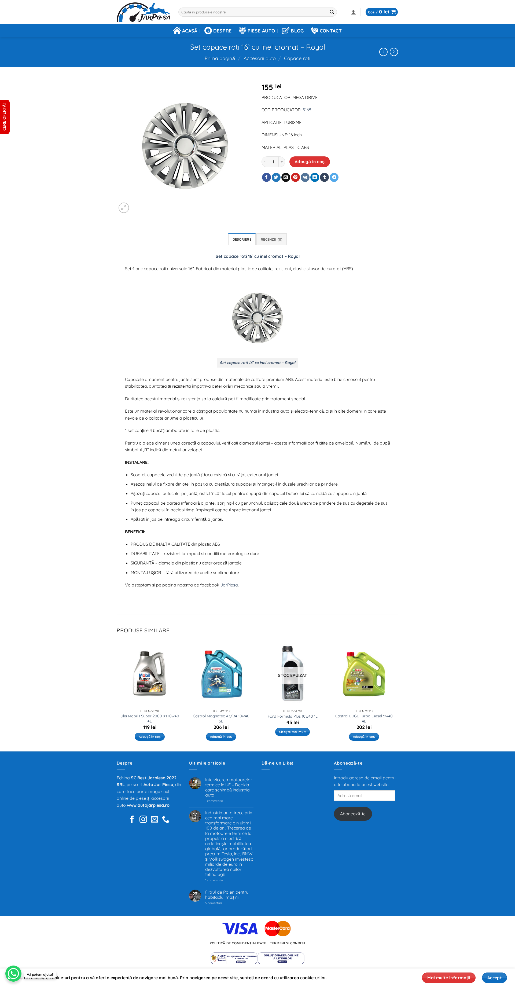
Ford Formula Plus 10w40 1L (293, 716)
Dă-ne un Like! (277, 763)
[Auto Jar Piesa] (143, 12)
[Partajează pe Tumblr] (324, 177)
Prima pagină (220, 58)
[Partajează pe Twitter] (276, 177)
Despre (222, 31)
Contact (331, 31)
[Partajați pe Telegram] (334, 177)
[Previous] (117, 695)
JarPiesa (229, 585)
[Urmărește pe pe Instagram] (143, 820)
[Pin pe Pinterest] (295, 177)
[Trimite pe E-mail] (285, 177)
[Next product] (383, 52)
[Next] (397, 695)
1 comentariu (221, 801)
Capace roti (297, 58)
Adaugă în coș (310, 161)
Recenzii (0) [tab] (271, 239)
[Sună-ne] (166, 820)
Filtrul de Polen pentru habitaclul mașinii (226, 895)
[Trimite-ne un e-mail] (154, 820)
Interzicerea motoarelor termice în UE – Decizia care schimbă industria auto (228, 787)
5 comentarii (220, 903)
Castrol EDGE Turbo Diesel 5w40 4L (364, 719)
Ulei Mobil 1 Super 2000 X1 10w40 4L (149, 719)
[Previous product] (394, 52)
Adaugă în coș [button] (150, 737)
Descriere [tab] (242, 239)
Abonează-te (353, 813)
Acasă (189, 31)
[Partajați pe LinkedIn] (314, 177)
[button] (353, 12)
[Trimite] (332, 12)
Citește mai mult (292, 732)
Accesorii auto (260, 58)
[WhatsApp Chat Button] (13, 974)
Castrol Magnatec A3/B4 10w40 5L (221, 719)
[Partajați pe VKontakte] (305, 177)
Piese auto (261, 31)
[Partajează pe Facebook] (266, 177)
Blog (297, 31)
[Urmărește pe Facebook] (132, 820)
